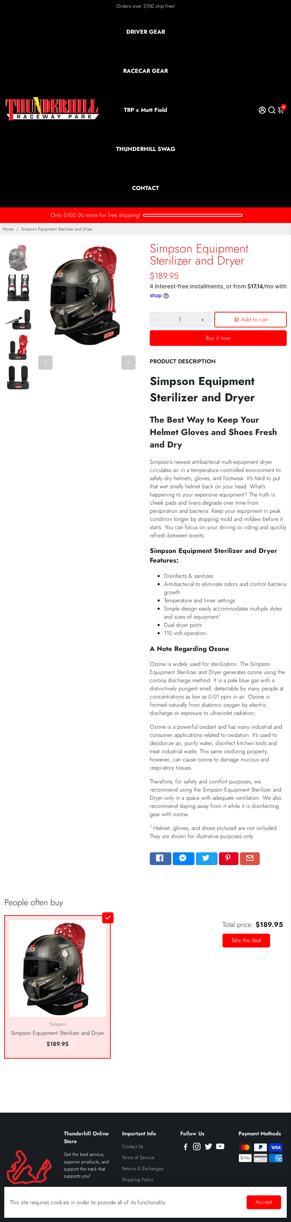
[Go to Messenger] (183, 858)
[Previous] (45, 362)
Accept (264, 1202)
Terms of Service (138, 1157)
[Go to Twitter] (207, 858)
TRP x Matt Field (145, 110)
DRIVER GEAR (145, 32)
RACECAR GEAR (145, 71)
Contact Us (132, 1146)
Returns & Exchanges (142, 1168)
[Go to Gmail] (250, 858)
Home (8, 229)
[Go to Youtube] (220, 1148)
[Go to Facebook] (160, 858)
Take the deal (246, 940)
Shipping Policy (137, 1179)
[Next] (128, 362)
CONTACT (145, 188)
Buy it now (218, 338)
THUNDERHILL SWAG (145, 149)
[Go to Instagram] (196, 1148)
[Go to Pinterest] (228, 858)
